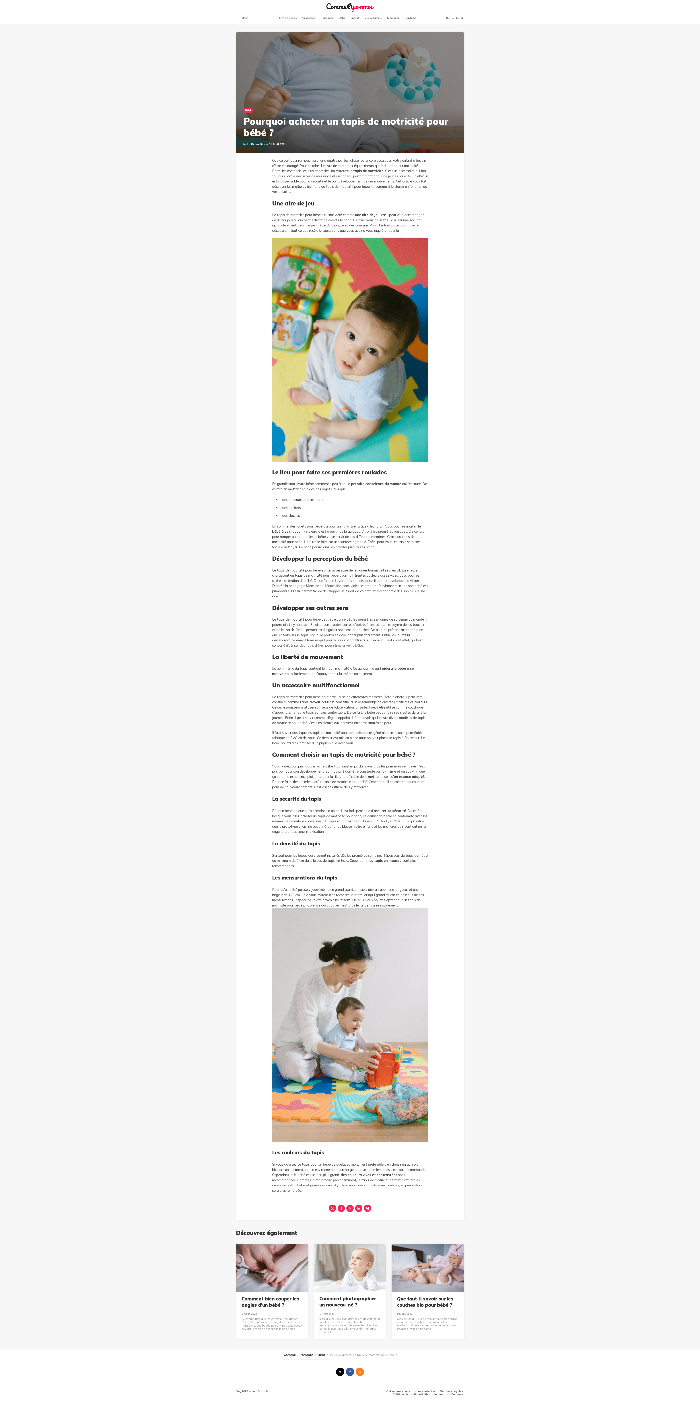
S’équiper (393, 18)
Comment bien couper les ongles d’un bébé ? (270, 1302)
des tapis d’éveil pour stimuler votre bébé (331, 645)
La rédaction (256, 144)
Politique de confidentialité (411, 1394)
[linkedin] (358, 1208)
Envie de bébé (288, 18)
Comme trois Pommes (448, 1394)
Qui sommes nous (398, 1391)
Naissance (326, 18)
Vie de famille (373, 18)
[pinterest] (350, 1208)
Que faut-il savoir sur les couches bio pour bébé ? (425, 1302)
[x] (332, 1208)
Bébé (342, 18)
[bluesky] (367, 1208)
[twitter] (340, 1372)
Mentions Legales (451, 1391)
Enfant (355, 18)
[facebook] (341, 1208)
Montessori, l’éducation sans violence (334, 586)
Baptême (410, 18)
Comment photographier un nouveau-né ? (347, 1302)
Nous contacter (425, 1391)
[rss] (360, 1372)
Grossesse (308, 18)
